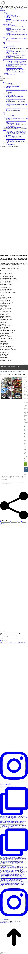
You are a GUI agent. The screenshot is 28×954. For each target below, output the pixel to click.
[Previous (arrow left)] (0, 953)
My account (4, 369)
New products (11, 366)
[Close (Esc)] (0, 952)
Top (1, 371)
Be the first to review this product (25, 430)
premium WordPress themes (6, 922)
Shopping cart (23, 364)
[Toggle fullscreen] (3, 952)
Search (17, 366)
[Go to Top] (14, 950)
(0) (27, 364)
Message (2, 637)
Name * (2, 633)
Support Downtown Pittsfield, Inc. (14, 371)
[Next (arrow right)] (2, 953)
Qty (24, 458)
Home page (3, 366)
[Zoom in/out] (4, 952)
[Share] (2, 952)
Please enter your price (25, 441)
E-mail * (19, 633)
